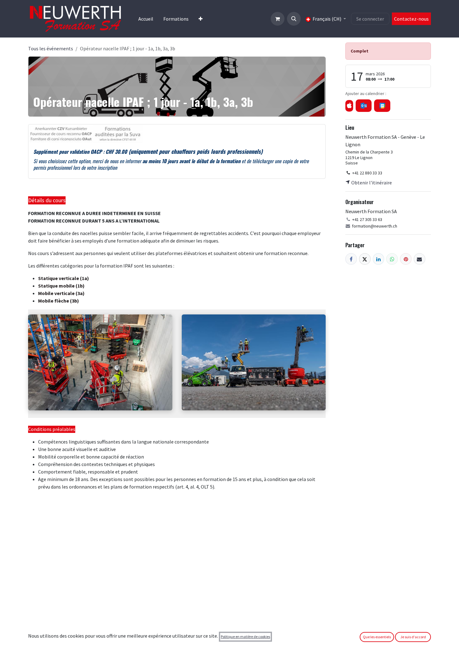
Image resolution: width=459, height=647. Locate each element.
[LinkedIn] (378, 259)
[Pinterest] (406, 259)
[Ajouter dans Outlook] (364, 105)
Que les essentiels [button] (377, 636)
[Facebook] (351, 259)
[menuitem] (145, 19)
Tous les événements (50, 48)
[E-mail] (419, 259)
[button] (294, 19)
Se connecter (370, 19)
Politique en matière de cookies (245, 636)
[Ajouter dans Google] (382, 105)
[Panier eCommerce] (277, 19)
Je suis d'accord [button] (413, 636)
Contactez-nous (411, 19)
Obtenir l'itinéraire (371, 182)
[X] (365, 259)
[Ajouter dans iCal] (349, 106)
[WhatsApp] (392, 259)
